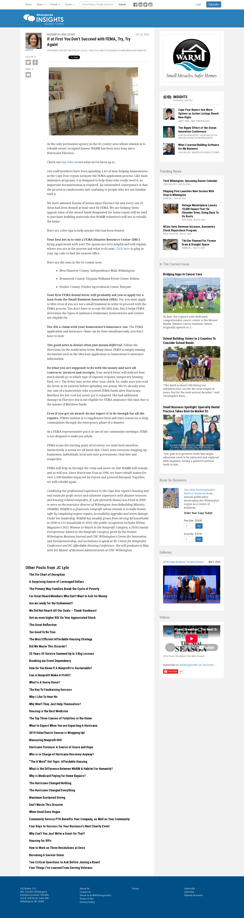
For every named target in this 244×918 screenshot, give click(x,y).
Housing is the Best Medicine (48, 711)
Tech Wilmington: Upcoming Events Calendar (190, 181)
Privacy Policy (87, 902)
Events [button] (69, 4)
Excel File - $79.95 (193, 534)
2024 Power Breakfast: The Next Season (183, 562)
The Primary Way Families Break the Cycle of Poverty (64, 589)
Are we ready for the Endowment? (51, 603)
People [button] (54, 4)
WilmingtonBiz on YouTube (196, 665)
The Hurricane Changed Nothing (50, 783)
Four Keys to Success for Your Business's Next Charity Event (69, 826)
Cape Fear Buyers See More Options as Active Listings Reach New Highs (198, 113)
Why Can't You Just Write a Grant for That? (57, 833)
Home (29, 4)
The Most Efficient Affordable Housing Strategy (60, 639)
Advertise (189, 891)
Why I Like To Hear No (43, 697)
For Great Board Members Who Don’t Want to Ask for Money (68, 596)
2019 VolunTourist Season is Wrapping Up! (57, 733)
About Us (84, 888)
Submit (122, 4)
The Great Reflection (43, 625)
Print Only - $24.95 (193, 520)
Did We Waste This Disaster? (48, 646)
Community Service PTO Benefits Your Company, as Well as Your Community (79, 819)
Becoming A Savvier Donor (46, 855)
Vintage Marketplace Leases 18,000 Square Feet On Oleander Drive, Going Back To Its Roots (200, 211)
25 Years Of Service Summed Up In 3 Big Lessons (61, 653)
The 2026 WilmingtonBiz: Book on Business (199, 491)
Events (135, 888)
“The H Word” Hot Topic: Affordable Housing (58, 761)
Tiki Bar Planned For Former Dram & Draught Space (199, 242)
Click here (123, 249)
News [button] (40, 4)
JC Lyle (84, 50)
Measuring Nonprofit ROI (45, 740)
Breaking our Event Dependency (50, 661)
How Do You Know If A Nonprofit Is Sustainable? (60, 668)
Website (29, 50)
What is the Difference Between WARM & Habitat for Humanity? (71, 769)
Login (198, 4)
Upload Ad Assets (193, 895)
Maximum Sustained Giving (47, 797)
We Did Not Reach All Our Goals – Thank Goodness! (63, 610)
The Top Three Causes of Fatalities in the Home (60, 718)
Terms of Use (87, 898)
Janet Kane (183, 121)
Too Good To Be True (42, 632)
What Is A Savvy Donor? (44, 682)
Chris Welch (184, 152)
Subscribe (189, 888)
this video (67, 162)
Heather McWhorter (188, 135)
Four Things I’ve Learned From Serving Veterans (61, 868)
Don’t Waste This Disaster (46, 805)
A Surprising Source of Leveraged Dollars (56, 582)
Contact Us (85, 891)
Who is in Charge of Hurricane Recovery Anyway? (61, 754)
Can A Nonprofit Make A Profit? (50, 675)
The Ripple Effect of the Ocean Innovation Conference (197, 129)
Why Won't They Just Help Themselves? (55, 704)
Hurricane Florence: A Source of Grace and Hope (61, 747)
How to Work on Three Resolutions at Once (57, 848)
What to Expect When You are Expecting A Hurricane (63, 725)
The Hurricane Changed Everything (52, 790)
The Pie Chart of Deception (47, 574)
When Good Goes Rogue (44, 812)
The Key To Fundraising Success (50, 689)
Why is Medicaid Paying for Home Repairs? (57, 776)
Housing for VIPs (40, 840)
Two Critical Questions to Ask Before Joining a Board (64, 862)
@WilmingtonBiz (101, 895)
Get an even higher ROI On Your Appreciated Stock (62, 617)
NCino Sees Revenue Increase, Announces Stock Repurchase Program (189, 228)
